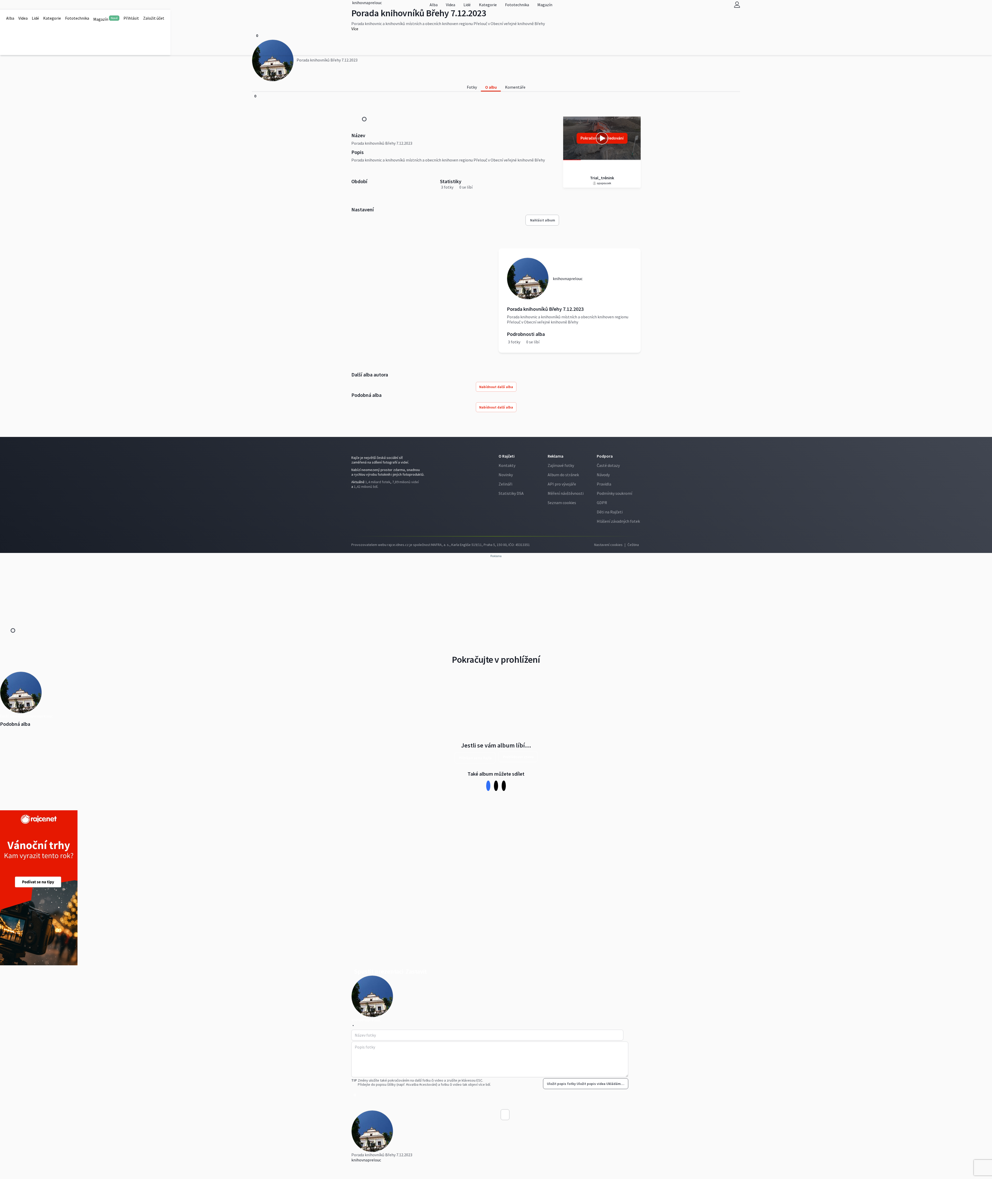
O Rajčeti (507, 456)
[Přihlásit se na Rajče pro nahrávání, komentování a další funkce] (737, 4)
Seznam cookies (562, 502)
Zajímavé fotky (561, 465)
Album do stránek (563, 474)
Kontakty (507, 465)
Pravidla (604, 484)
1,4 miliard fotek (377, 482)
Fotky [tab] (472, 87)
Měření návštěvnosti (566, 493)
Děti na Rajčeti (610, 511)
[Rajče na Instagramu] (355, 497)
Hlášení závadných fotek (618, 521)
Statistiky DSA (511, 493)
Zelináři (505, 484)
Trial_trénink (602, 177)
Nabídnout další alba (496, 386)
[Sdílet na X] (496, 785)
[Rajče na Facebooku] (352, 497)
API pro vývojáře (562, 484)
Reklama (555, 456)
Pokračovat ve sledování (602, 138)
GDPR (602, 502)
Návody (603, 474)
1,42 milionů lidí (365, 486)
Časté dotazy (608, 465)
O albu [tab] (491, 87)
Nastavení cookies (608, 545)
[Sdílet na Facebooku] (488, 785)
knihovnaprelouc (366, 1159)
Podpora (605, 456)
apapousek (603, 183)
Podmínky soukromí (614, 493)
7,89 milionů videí (405, 482)
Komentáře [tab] (515, 87)
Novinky (506, 474)
